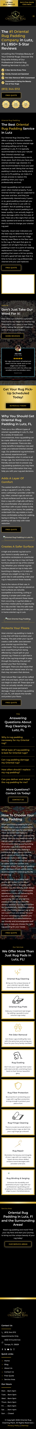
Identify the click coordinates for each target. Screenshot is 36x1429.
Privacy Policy (14, 1426)
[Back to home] (15, 16)
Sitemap (24, 1426)
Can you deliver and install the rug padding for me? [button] (15, 781)
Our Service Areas (18, 1244)
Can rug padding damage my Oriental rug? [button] (15, 761)
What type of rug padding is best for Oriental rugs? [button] (15, 751)
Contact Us (18, 800)
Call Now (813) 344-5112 (9, 3)
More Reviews (12, 336)
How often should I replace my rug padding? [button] (16, 771)
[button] (34, 16)
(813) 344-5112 (10, 88)
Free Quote (11, 95)
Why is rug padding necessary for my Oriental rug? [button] (15, 740)
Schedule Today (18, 406)
